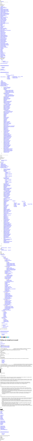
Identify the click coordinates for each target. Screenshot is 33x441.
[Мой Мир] (3, 337)
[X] (4, 337)
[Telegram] (8, 337)
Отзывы (3, 360)
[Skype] (7, 337)
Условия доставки (2, 421)
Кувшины (8, 262)
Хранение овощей (9, 267)
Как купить (5, 319)
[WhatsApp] (6, 337)
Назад (5, 256)
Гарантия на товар (2, 422)
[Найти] (1, 3)
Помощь (1, 424)
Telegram (3, 67)
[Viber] (5, 337)
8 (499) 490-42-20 (3, 57)
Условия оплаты (2, 420)
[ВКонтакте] (0, 337)
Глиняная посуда (7, 259)
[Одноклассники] (1, 337)
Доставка (3, 362)
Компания (5, 312)
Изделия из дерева (7, 293)
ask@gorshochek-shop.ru (4, 63)
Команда (1, 416)
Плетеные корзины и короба (9, 306)
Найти (1, 437)
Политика (1, 423)
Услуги (1, 412)
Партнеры (1, 418)
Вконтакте (3, 433)
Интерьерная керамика (8, 300)
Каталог (5, 257)
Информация (2, 419)
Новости (1, 415)
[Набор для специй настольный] (4, 346)
